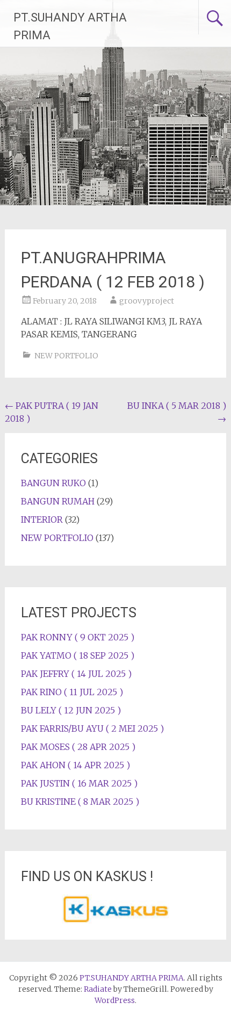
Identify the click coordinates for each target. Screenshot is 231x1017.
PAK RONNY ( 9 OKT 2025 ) (77, 637)
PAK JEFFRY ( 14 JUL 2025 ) (76, 673)
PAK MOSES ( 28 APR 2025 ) (78, 746)
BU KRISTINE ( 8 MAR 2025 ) (80, 801)
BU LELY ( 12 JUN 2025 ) (71, 710)
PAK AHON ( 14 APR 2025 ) (75, 765)
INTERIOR (42, 519)
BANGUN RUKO (53, 483)
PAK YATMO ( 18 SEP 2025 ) (77, 655)
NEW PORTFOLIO (66, 355)
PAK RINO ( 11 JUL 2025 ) (72, 692)
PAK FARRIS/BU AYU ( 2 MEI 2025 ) (92, 728)
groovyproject (146, 301)
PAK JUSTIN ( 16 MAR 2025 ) (79, 783)
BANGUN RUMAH (58, 501)
